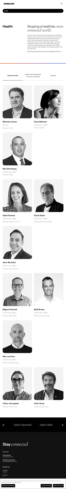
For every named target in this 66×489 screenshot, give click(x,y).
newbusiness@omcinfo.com (10, 461)
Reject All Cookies (58, 485)
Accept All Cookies (46, 485)
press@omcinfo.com (8, 456)
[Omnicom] (9, 3)
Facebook (5, 475)
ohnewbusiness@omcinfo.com (51, 51)
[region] (33, 483)
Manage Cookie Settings (8, 485)
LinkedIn (5, 472)
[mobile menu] (61, 3)
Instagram (5, 470)
